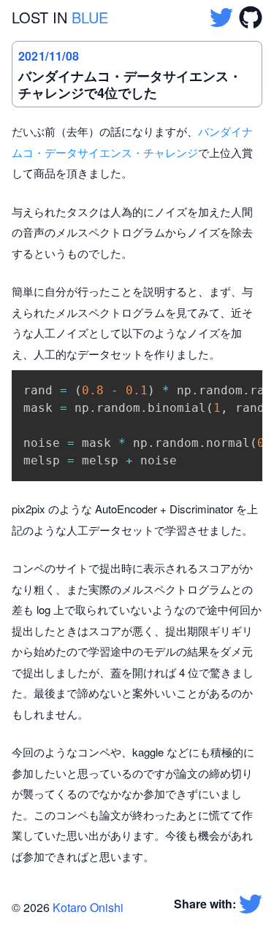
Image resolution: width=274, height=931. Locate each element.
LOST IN (60, 17)
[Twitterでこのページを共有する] (250, 904)
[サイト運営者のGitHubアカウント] (250, 17)
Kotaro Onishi (88, 907)
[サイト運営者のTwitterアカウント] (221, 17)
